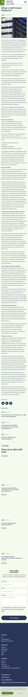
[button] (25, 2)
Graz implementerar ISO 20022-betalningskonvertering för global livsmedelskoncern (10, 490)
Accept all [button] (7, 693)
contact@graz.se (5, 674)
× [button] (26, 687)
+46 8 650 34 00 (5, 677)
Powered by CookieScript (5, 695)
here (18, 392)
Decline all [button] (20, 693)
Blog (3, 15)
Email (2, 588)
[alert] (14, 691)
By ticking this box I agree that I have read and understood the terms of (13, 609)
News (3, 485)
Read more (9, 690)
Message (3, 595)
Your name (4, 581)
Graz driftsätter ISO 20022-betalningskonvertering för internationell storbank (11, 558)
